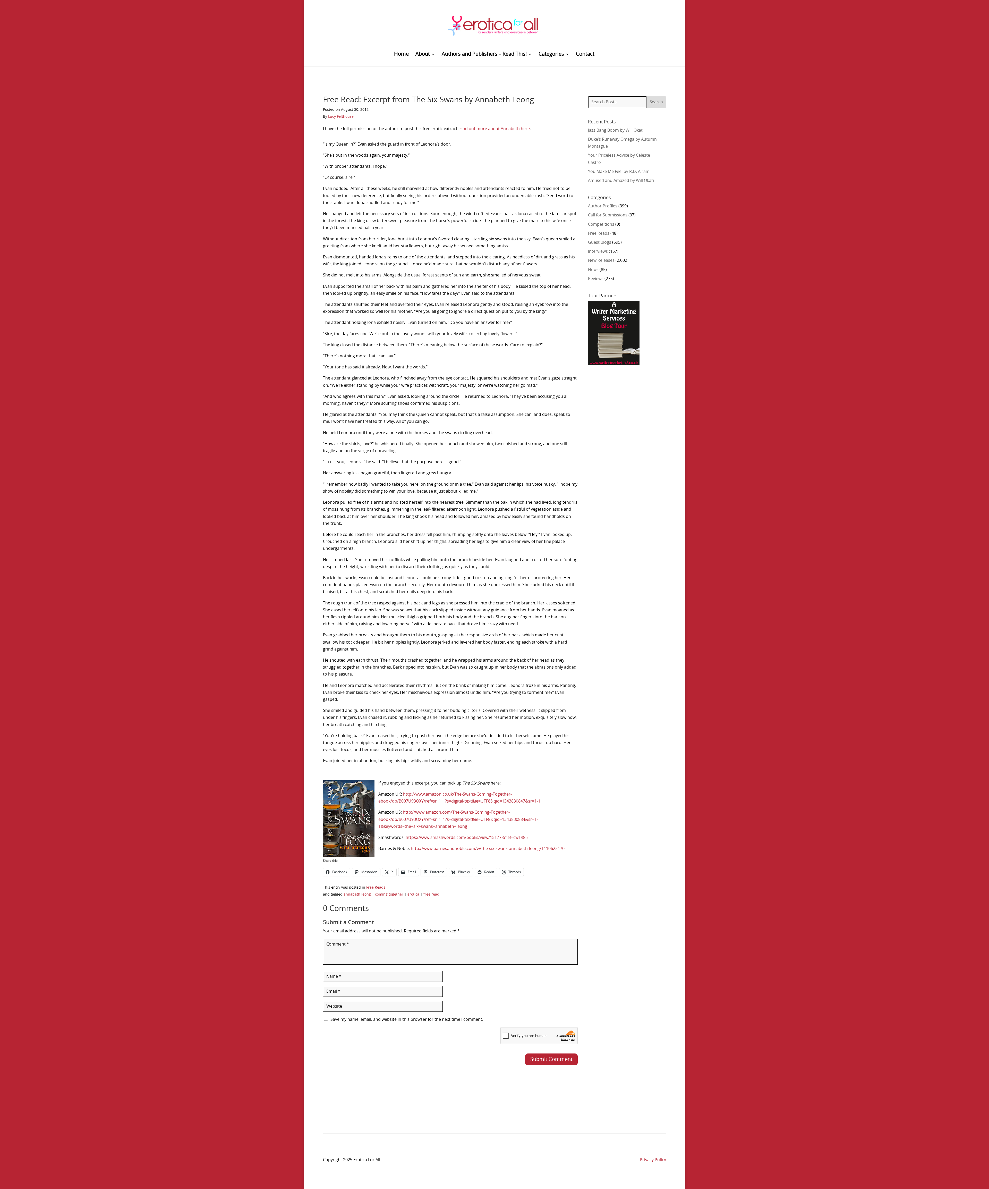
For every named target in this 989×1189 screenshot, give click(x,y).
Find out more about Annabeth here (494, 129)
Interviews (598, 251)
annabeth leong (357, 894)
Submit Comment (551, 1059)
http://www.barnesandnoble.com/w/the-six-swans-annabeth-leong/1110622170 (488, 849)
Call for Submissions (607, 215)
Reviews (595, 279)
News (593, 270)
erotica (413, 894)
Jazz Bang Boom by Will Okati (616, 130)
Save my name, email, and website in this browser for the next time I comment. (406, 1019)
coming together (389, 894)
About (422, 54)
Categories (551, 54)
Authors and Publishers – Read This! (484, 54)
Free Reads (375, 887)
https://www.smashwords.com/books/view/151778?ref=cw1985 (467, 838)
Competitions (601, 224)
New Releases (601, 260)
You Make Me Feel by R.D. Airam (619, 172)
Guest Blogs (599, 242)
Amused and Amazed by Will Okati (621, 181)
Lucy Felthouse (341, 117)
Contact (585, 54)
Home (401, 54)
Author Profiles (602, 206)
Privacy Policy (653, 1160)
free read (431, 894)
